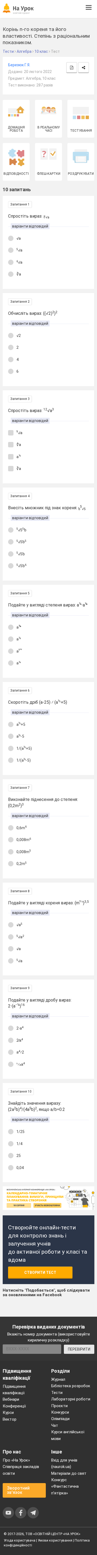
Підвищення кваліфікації (14, 1389)
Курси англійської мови (67, 1435)
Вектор (9, 1419)
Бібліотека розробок (70, 1385)
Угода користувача (19, 1540)
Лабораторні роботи (70, 1399)
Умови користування (55, 1540)
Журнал (58, 1379)
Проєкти (59, 1405)
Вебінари (11, 1399)
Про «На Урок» (16, 1460)
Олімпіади (60, 1418)
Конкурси (60, 1412)
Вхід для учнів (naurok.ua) (64, 1463)
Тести (57, 1392)
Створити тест (40, 1272)
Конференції (14, 1406)
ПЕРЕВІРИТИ (79, 1349)
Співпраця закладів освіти (21, 1470)
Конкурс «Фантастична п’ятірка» (65, 1486)
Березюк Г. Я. (19, 65)
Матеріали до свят (68, 1473)
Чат (54, 1425)
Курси (8, 1412)
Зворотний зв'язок (18, 1490)
